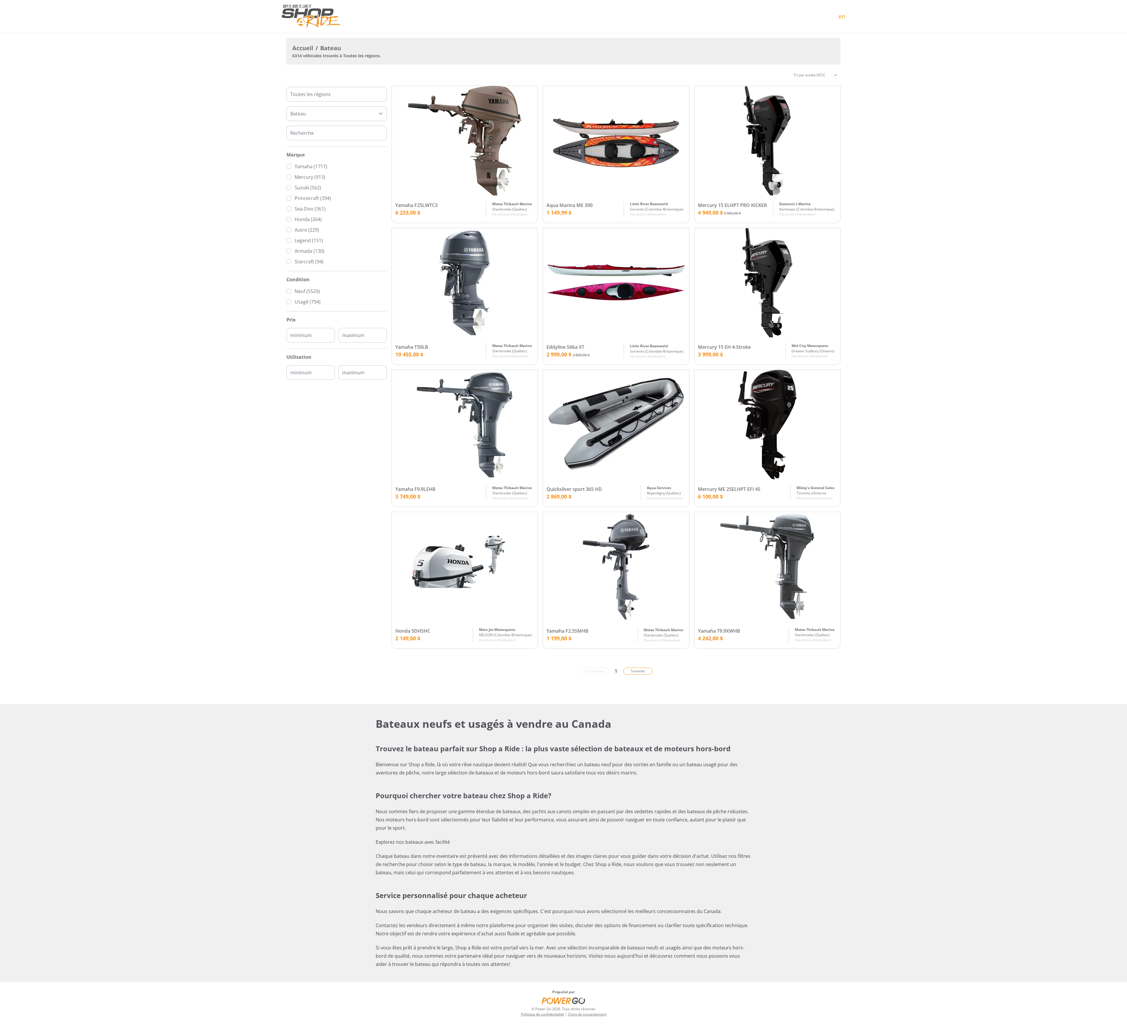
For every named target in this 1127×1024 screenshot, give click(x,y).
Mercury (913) (310, 177)
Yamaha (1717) (311, 166)
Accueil (302, 48)
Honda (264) (308, 219)
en (841, 16)
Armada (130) (309, 251)
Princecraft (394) (313, 198)
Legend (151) (309, 240)
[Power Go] (563, 1000)
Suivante (638, 670)
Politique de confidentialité (542, 1014)
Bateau (330, 48)
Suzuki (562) (308, 187)
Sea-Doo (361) (310, 209)
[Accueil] (312, 16)
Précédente (594, 670)
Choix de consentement (587, 1014)
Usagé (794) (307, 302)
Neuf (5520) (307, 291)
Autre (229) (307, 230)
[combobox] (336, 94)
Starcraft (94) (309, 261)
